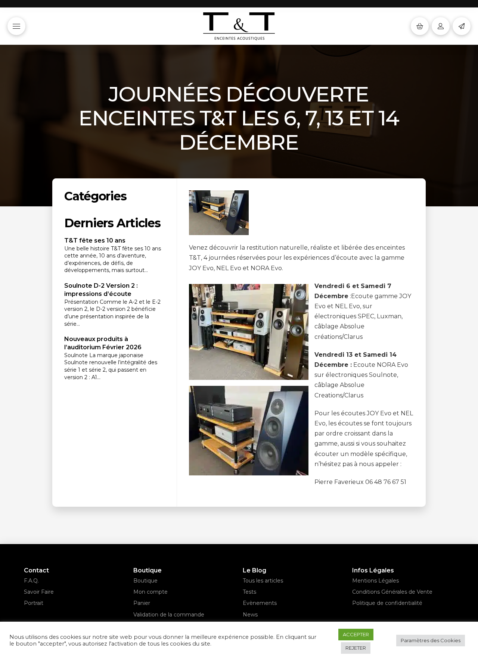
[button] (16, 26)
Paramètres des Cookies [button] (430, 640)
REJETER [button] (355, 648)
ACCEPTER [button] (356, 634)
